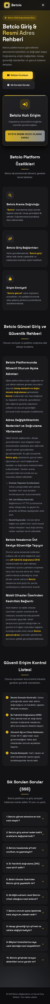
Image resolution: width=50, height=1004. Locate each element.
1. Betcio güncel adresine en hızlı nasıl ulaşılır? (23, 818)
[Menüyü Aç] (43, 5)
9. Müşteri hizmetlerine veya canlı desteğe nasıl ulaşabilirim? (23, 944)
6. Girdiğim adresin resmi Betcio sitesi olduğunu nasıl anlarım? (23, 897)
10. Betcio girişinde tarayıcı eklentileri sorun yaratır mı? (21, 959)
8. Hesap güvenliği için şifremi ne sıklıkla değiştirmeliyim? (23, 928)
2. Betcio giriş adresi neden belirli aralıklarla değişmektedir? (24, 834)
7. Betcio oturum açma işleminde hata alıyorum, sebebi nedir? (23, 912)
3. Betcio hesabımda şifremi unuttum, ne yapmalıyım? (21, 850)
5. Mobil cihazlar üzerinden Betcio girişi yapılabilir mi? (20, 881)
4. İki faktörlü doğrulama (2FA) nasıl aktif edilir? (22, 865)
